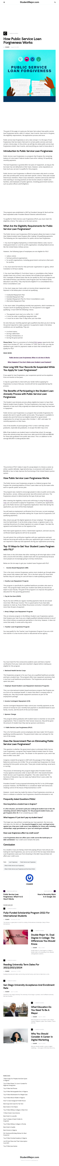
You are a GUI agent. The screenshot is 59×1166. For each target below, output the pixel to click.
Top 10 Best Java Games (10, 1146)
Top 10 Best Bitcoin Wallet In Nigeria (14, 1097)
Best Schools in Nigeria (10, 1130)
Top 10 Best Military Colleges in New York (15, 1110)
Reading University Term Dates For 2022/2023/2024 (21, 966)
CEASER (7, 47)
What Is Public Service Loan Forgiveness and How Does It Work (20, 869)
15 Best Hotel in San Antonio (11, 1113)
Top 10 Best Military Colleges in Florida (14, 1124)
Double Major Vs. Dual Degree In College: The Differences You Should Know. (43, 939)
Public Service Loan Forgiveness (27, 862)
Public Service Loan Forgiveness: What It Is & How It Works (29, 357)
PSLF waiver (38, 342)
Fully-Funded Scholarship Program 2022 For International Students (26, 914)
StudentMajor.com (29, 2)
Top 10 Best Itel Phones (10, 1088)
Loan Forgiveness (13, 862)
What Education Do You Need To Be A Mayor (41, 1010)
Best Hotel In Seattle (9, 1127)
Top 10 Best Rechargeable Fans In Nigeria (15, 1091)
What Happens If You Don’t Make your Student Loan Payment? (29, 362)
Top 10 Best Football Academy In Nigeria (15, 1138)
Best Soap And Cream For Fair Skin (13, 1104)
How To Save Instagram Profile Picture (14, 1101)
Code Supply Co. (34, 1160)
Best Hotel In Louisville (10, 1116)
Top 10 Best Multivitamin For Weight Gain (15, 1094)
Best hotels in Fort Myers (10, 1107)
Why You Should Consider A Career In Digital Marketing (42, 1036)
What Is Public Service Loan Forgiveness (14, 865)
